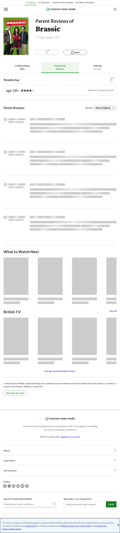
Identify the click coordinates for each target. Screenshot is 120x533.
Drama (49, 37)
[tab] (22, 67)
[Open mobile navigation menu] (6, 9)
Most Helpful (103, 107)
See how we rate (15, 393)
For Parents (31, 2)
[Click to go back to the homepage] (61, 9)
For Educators (44, 2)
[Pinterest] (18, 486)
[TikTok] (23, 486)
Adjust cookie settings (11, 529)
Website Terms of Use (70, 526)
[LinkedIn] (27, 486)
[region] (60, 525)
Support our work (70, 436)
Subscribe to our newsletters (78, 499)
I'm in (111, 504)
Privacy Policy (85, 526)
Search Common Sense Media (18, 499)
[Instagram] (5, 486)
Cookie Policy (30, 526)
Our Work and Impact (85, 2)
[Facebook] (14, 486)
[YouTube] (9, 486)
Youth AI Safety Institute (62, 2)
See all (113, 310)
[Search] (54, 504)
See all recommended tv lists (60, 371)
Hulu (42, 37)
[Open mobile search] (115, 9)
